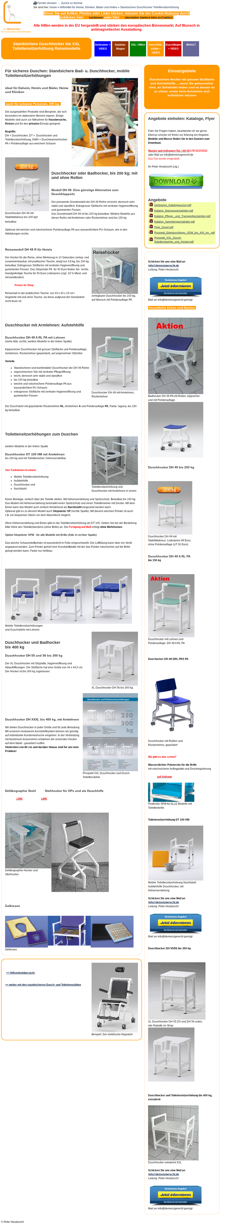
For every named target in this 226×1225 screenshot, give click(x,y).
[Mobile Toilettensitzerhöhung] (175, 879)
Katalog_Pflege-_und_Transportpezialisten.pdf (182, 216)
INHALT (191, 44)
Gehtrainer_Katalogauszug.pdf (172, 205)
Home (53, 7)
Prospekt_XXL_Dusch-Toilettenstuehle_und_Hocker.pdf (174, 239)
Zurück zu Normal (71, 3)
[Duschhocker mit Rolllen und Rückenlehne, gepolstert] (172, 738)
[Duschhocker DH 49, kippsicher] (170, 533)
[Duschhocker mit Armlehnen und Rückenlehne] (171, 636)
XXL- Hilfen (138, 44)
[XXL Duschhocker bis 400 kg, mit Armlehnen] (110, 770)
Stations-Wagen (120, 46)
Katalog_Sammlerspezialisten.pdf (174, 221)
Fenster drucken (47, 3)
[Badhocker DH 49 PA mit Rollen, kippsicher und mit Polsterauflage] (175, 393)
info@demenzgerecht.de (163, 265)
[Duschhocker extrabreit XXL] (173, 1159)
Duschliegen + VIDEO (173, 46)
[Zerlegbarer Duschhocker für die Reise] (115, 292)
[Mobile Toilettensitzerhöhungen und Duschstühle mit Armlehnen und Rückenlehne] (25, 622)
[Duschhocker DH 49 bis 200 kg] (27, 210)
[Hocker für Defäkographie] (28, 867)
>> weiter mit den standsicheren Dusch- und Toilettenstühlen (43, 984)
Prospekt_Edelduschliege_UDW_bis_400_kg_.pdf (184, 232)
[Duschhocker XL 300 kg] (176, 1018)
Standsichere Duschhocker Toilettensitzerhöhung (149, 7)
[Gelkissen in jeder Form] (26, 946)
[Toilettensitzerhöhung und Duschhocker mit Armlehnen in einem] (115, 484)
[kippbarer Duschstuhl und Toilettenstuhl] (115, 1031)
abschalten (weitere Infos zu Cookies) (149, 17)
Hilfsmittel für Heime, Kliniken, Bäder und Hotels (88, 7)
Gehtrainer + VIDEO (103, 46)
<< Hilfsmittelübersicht (20, 972)
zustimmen (96, 17)
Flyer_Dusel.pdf (163, 227)
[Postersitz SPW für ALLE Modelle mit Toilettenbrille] (171, 800)
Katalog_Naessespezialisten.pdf (173, 210)
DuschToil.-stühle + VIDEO (156, 48)
